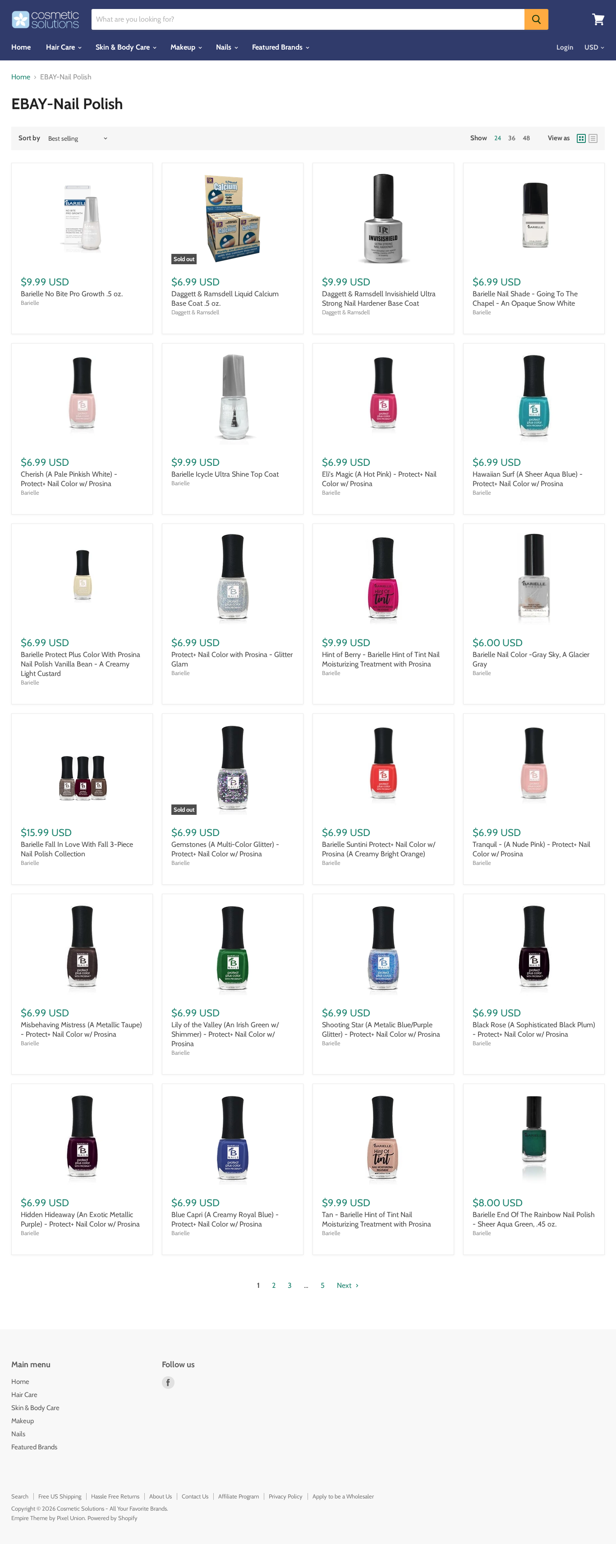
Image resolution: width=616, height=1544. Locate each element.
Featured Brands (278, 47)
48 (526, 138)
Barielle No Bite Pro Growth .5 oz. (72, 294)
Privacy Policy (286, 1496)
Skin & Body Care (124, 47)
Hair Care (61, 47)
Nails (224, 47)
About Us (160, 1496)
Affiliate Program (238, 1496)
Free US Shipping (59, 1496)
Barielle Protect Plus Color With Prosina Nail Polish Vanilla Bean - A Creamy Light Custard (80, 664)
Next (345, 1285)
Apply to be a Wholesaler (343, 1496)
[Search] (536, 19)
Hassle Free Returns (115, 1496)
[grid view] (581, 138)
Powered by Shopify (112, 1517)
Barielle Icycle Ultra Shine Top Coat (225, 474)
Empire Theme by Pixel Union (48, 1517)
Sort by (29, 138)
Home (21, 47)
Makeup (183, 47)
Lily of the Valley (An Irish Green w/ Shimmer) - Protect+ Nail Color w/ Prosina (225, 1034)
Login (564, 47)
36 (511, 138)
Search (19, 1496)
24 (497, 138)
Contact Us (195, 1496)
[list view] (593, 138)
